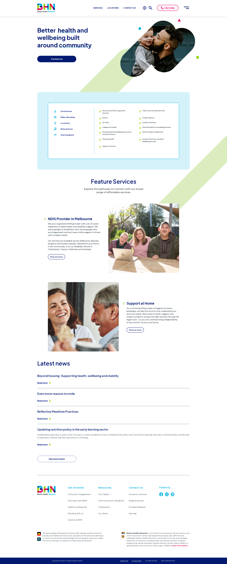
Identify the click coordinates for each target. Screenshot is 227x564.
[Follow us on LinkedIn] (173, 494)
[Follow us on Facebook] (162, 494)
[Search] (151, 8)
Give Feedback (67, 135)
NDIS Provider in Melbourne (152, 132)
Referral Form (67, 129)
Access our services (138, 494)
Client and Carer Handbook (111, 501)
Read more (42, 383)
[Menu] (186, 8)
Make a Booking (68, 117)
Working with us (75, 513)
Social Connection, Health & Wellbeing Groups (153, 140)
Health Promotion (149, 122)
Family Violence (148, 118)
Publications (104, 507)
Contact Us (129, 8)
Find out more (56, 257)
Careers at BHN (75, 520)
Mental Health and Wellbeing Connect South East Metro (117, 133)
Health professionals (77, 507)
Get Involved (76, 487)
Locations (113, 8)
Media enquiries (136, 501)
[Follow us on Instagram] (168, 494)
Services (98, 8)
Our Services (66, 111)
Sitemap (133, 513)
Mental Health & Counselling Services (156, 127)
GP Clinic (105, 122)
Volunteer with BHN (77, 501)
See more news (57, 458)
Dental (105, 118)
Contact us (57, 59)
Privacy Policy (137, 561)
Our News (103, 513)
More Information (180, 546)
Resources (104, 487)
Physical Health (108, 139)
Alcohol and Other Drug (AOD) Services (113, 112)
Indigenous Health (109, 127)
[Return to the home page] (46, 8)
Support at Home (109, 146)
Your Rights (103, 494)
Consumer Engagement (79, 494)
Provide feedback (137, 507)
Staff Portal (124, 561)
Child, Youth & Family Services (153, 111)
